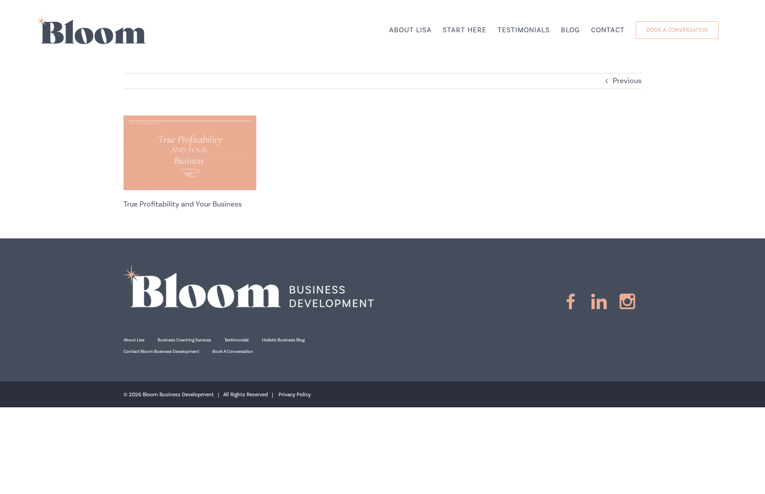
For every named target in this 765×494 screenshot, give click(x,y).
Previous (627, 81)
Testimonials (236, 340)
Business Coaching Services (184, 340)
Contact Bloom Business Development (161, 351)
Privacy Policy (294, 394)
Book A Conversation (232, 351)
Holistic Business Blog (283, 340)
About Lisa (134, 340)
